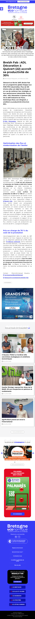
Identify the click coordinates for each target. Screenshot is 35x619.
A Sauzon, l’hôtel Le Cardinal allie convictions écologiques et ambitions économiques (16, 357)
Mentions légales (17, 612)
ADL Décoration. (10, 121)
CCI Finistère (16, 600)
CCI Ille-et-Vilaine (18, 591)
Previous (2, 453)
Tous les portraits (17, 432)
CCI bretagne (16, 587)
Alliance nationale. (14, 242)
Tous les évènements (17, 464)
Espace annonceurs (17, 547)
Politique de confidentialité (17, 613)
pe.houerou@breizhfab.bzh (14, 275)
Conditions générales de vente (17, 560)
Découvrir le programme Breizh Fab (16, 277)
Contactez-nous (17, 556)
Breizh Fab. (9, 201)
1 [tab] (15, 462)
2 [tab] (17, 462)
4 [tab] (20, 462)
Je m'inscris (17, 581)
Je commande (17, 514)
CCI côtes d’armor (18, 604)
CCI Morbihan (16, 596)
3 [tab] (18, 462)
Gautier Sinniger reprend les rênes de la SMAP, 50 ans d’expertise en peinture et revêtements (17, 389)
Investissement (7, 282)
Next (33, 453)
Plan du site (17, 565)
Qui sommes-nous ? (17, 552)
